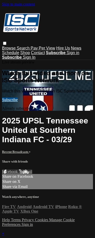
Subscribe (10, 100)
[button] (4, 43)
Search (24, 48)
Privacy (28, 220)
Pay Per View (43, 48)
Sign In (29, 57)
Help (6, 220)
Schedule (10, 53)
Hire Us (63, 48)
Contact (38, 53)
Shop (25, 53)
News (76, 48)
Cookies (42, 220)
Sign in (73, 53)
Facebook (10, 171)
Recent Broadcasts (15, 152)
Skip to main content (18, 4)
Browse (9, 48)
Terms (16, 220)
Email (27, 171)
